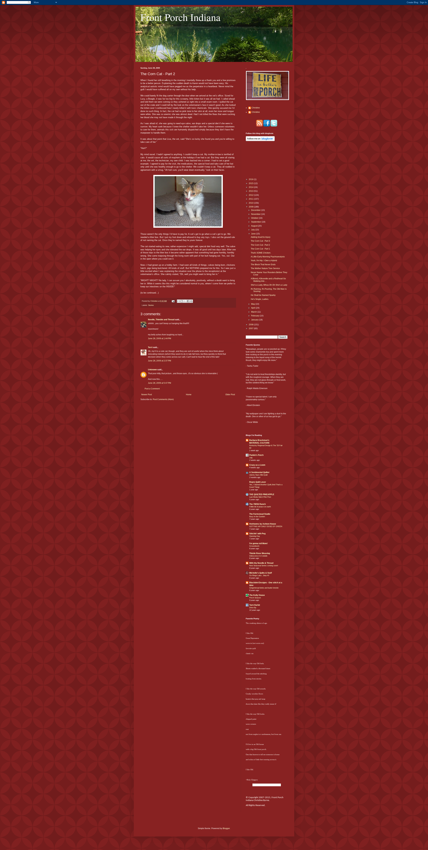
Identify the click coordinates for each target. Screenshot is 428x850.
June (253, 234)
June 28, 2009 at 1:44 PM (159, 338)
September (256, 222)
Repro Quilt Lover (257, 482)
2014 (251, 187)
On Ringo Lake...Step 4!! (259, 575)
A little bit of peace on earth (260, 507)
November (256, 214)
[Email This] (178, 301)
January (255, 320)
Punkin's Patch (256, 455)
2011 (251, 199)
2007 (251, 328)
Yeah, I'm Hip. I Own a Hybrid (264, 260)
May (253, 304)
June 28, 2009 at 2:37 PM (159, 361)
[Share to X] (185, 301)
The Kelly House (257, 595)
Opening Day (254, 536)
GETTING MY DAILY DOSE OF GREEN (265, 526)
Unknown (152, 369)
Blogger (226, 828)
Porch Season (255, 598)
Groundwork (254, 546)
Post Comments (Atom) (163, 399)
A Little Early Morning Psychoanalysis (268, 257)
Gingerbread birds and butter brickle (264, 588)
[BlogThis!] (181, 301)
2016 (251, 179)
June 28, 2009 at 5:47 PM (159, 383)
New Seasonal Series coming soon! (263, 566)
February (255, 316)
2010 (251, 203)
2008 (251, 324)
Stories (151, 305)
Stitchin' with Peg (257, 533)
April (253, 308)
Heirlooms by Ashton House (262, 524)
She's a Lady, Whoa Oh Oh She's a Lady (269, 285)
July (253, 230)
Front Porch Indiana (180, 17)
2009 (251, 207)
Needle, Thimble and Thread (161, 319)
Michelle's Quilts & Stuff (260, 573)
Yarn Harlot (254, 605)
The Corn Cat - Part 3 (260, 241)
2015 (251, 183)
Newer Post (146, 394)
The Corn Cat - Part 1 (260, 249)
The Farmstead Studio (259, 514)
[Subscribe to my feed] (259, 126)
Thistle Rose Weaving (259, 553)
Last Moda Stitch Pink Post (260, 497)
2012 (251, 195)
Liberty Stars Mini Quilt (258, 475)
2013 (251, 191)
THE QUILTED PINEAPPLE (261, 494)
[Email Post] (173, 301)
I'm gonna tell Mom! (258, 543)
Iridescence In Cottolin (258, 556)
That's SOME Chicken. (261, 253)
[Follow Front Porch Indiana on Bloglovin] (260, 140)
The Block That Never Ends (263, 264)
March (254, 312)
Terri (150, 347)
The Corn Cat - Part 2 (260, 245)
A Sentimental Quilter (259, 472)
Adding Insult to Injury (260, 237)
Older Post (230, 394)
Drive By (252, 608)
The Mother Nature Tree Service (265, 268)
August (254, 226)
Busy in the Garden (257, 517)
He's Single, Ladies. (260, 299)
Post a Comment (152, 389)
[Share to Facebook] (188, 301)
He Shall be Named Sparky (263, 295)
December (256, 210)
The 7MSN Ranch (257, 504)
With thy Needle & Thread (261, 563)
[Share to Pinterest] (191, 301)
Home (188, 394)
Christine (256, 108)
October (255, 218)
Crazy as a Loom (257, 465)
